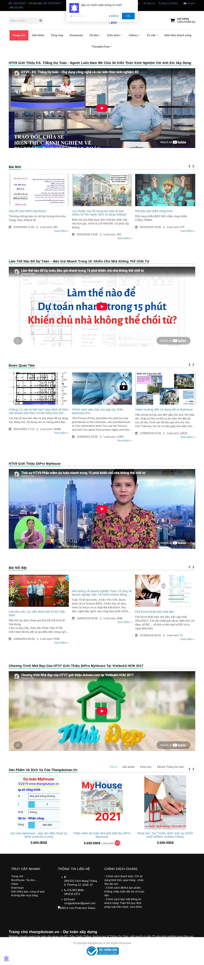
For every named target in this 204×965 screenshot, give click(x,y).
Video (14, 884)
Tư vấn (152, 35)
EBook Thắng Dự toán (170, 767)
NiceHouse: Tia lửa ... (24, 880)
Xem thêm (136, 907)
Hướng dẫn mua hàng (24, 895)
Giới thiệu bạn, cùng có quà (28, 891)
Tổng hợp (57, 35)
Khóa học (146, 767)
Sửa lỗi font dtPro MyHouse (27, 211)
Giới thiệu (38, 35)
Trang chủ (19, 35)
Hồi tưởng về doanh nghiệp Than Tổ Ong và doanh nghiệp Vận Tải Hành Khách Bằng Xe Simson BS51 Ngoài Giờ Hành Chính (102, 595)
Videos (133, 35)
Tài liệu (94, 35)
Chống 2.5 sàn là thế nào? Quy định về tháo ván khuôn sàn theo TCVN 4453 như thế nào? (38, 413)
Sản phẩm (128, 767)
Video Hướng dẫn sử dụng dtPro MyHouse (164, 409)
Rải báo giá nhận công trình (154, 211)
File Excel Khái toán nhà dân (154, 611)
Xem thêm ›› (61, 231)
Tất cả (113, 767)
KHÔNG (114, 16)
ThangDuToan (101, 46)
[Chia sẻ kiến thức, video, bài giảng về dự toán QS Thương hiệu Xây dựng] (39, 190)
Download (76, 35)
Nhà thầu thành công (178, 35)
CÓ (128, 16)
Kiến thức (114, 35)
